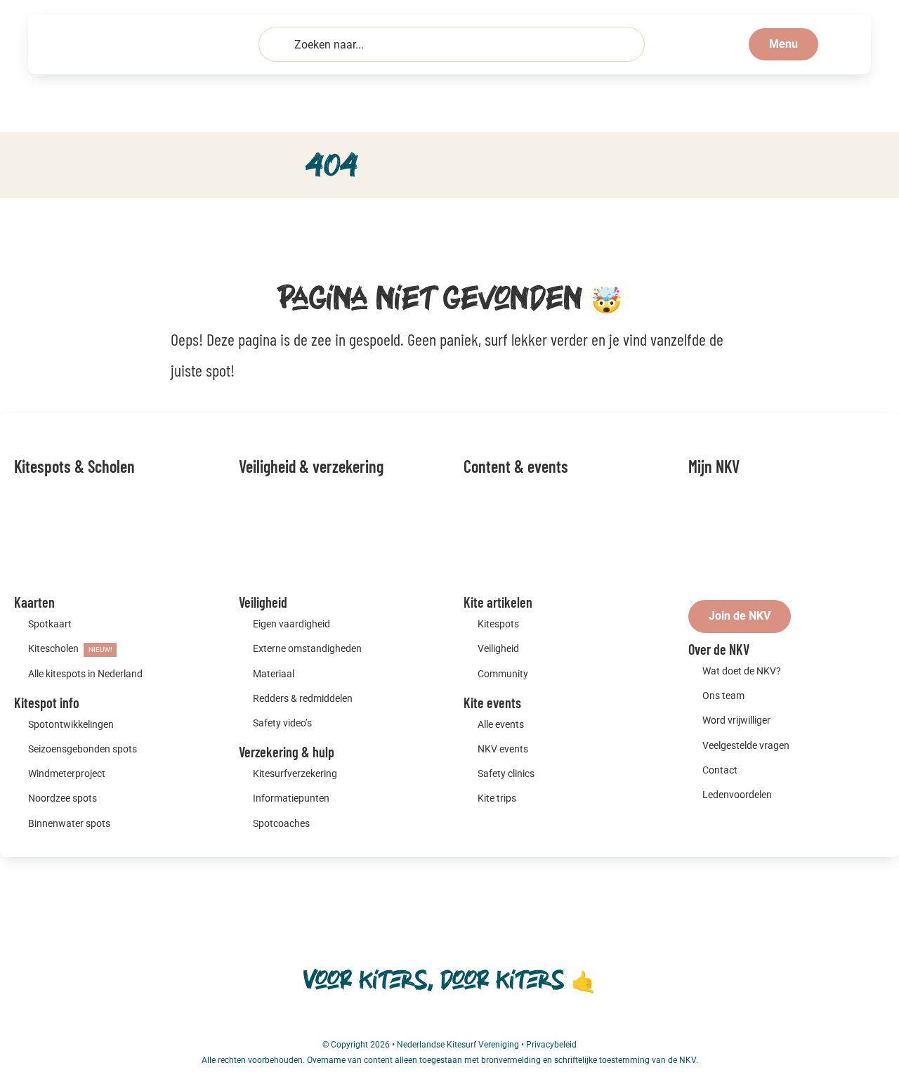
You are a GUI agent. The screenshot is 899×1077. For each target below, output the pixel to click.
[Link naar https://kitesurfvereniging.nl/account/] (839, 44)
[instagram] (449, 1022)
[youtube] (474, 1022)
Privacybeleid (551, 1045)
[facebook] (424, 1022)
